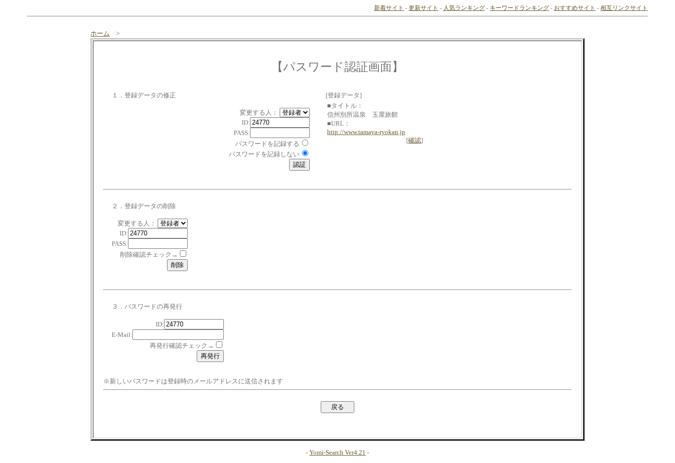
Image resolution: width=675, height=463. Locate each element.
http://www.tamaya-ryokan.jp (366, 132)
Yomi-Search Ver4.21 (337, 452)
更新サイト (423, 7)
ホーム (100, 33)
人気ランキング (464, 7)
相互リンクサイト (624, 7)
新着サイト (389, 7)
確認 (414, 140)
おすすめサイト (574, 7)
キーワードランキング (519, 7)
